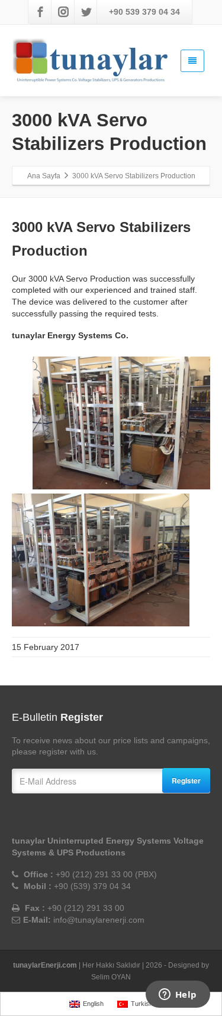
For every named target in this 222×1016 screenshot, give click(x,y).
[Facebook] (40, 12)
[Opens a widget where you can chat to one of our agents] (177, 995)
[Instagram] (63, 12)
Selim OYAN (111, 977)
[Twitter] (86, 12)
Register (186, 780)
